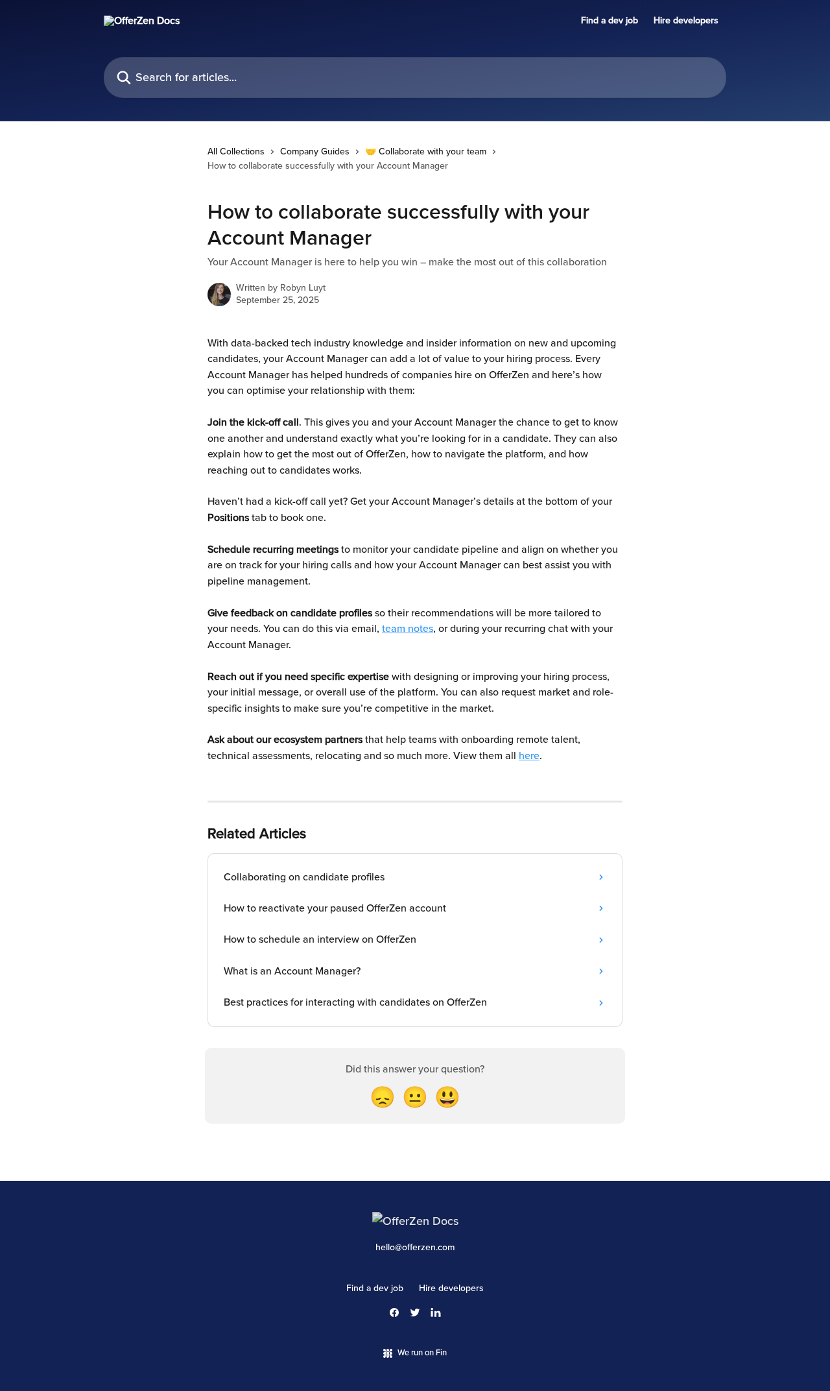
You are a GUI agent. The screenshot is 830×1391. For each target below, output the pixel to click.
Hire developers (686, 20)
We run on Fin (422, 1353)
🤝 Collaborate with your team (425, 151)
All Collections (236, 151)
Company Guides (315, 151)
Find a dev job (609, 20)
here (529, 755)
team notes (407, 628)
